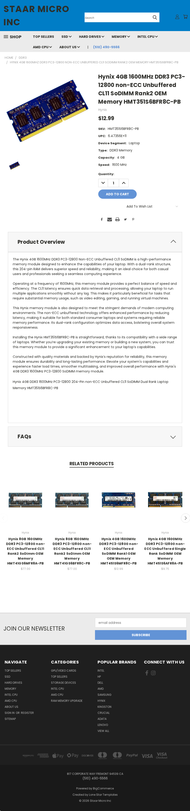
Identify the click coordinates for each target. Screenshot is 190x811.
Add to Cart (26, 503)
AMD (101, 689)
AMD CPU (41, 47)
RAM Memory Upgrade (66, 701)
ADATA (102, 719)
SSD (65, 36)
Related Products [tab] (92, 464)
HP (99, 677)
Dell (100, 683)
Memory (119, 36)
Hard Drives (90, 36)
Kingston (104, 707)
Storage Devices (63, 683)
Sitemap (10, 719)
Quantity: (106, 174)
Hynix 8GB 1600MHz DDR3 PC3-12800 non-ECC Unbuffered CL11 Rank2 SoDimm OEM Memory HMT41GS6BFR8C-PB (72, 551)
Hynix (101, 701)
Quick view (25, 495)
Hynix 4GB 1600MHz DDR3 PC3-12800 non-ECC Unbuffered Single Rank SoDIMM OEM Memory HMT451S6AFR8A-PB (165, 551)
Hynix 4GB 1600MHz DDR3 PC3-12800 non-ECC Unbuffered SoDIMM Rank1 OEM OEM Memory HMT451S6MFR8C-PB (118, 551)
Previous (183, 796)
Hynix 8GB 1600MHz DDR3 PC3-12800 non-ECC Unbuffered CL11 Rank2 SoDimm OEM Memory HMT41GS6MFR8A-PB (25, 551)
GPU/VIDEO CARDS (63, 671)
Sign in (10, 713)
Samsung (104, 695)
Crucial (104, 713)
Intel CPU (146, 36)
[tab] (95, 242)
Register (27, 713)
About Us (68, 47)
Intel (101, 671)
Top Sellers (43, 36)
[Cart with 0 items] (185, 16)
